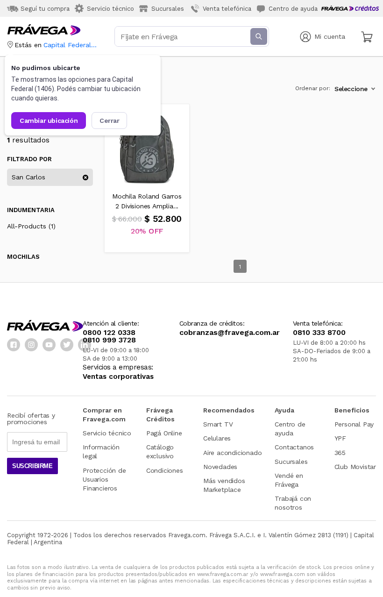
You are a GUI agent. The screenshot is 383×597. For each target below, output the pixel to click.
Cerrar (109, 120)
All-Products (31, 226)
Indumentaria (31, 210)
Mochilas (23, 257)
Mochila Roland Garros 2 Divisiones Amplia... (147, 201)
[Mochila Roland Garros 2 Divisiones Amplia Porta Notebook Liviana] (147, 147)
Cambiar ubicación (49, 120)
